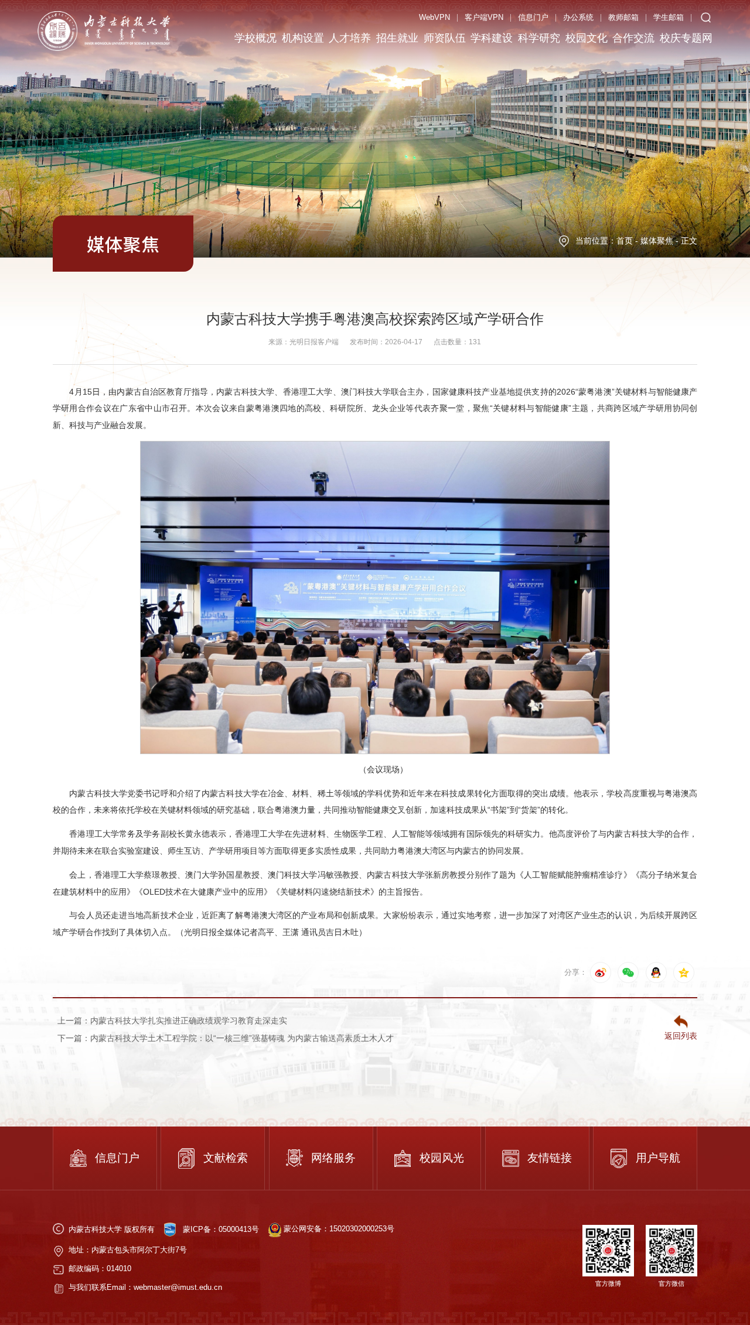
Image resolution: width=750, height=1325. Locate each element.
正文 (689, 241)
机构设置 (303, 38)
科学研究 (539, 38)
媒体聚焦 (656, 241)
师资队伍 (445, 38)
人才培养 (350, 38)
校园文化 (586, 38)
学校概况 (255, 38)
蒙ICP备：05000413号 (221, 1228)
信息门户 (533, 17)
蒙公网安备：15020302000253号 (337, 1228)
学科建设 (492, 38)
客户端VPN (484, 17)
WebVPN (434, 17)
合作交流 (633, 38)
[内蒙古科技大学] (104, 30)
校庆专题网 (686, 38)
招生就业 (397, 38)
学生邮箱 (668, 17)
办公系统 (578, 17)
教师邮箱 (623, 17)
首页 (624, 241)
